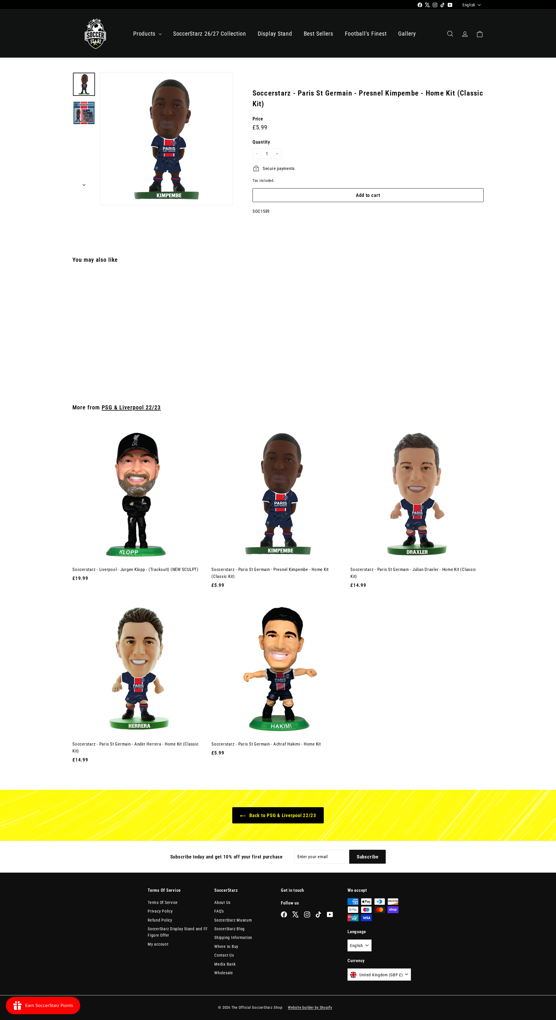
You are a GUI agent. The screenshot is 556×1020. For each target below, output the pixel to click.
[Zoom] (166, 138)
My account (158, 944)
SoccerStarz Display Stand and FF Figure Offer (178, 931)
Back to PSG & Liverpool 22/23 (282, 815)
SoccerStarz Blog (229, 928)
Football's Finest (366, 33)
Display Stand (275, 33)
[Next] (84, 183)
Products (145, 33)
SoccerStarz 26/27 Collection (209, 33)
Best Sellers (318, 33)
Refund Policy (160, 920)
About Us (222, 902)
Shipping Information (233, 937)
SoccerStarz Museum (233, 920)
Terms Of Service (163, 902)
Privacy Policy (160, 911)
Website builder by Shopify (310, 1007)
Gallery (407, 33)
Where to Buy (226, 946)
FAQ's (219, 911)
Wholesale (223, 972)
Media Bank (225, 964)
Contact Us (224, 955)
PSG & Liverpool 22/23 (131, 407)
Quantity (261, 142)
